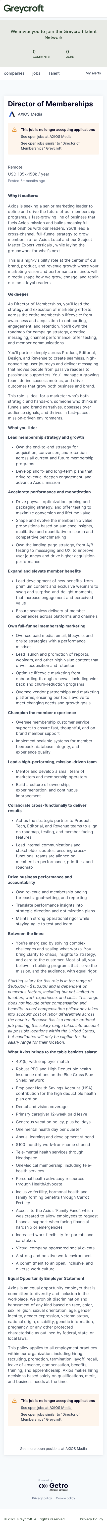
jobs (36, 73)
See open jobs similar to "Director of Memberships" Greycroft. (50, 145)
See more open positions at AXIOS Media (53, 1448)
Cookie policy (65, 1498)
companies (14, 73)
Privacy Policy (91, 1519)
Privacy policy (42, 1498)
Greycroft (24, 8)
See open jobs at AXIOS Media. (46, 136)
